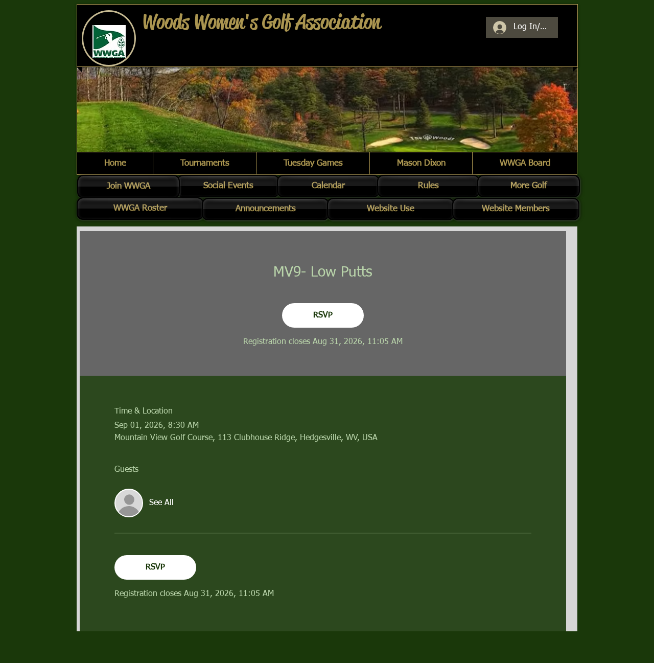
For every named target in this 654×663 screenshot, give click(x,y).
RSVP (323, 315)
